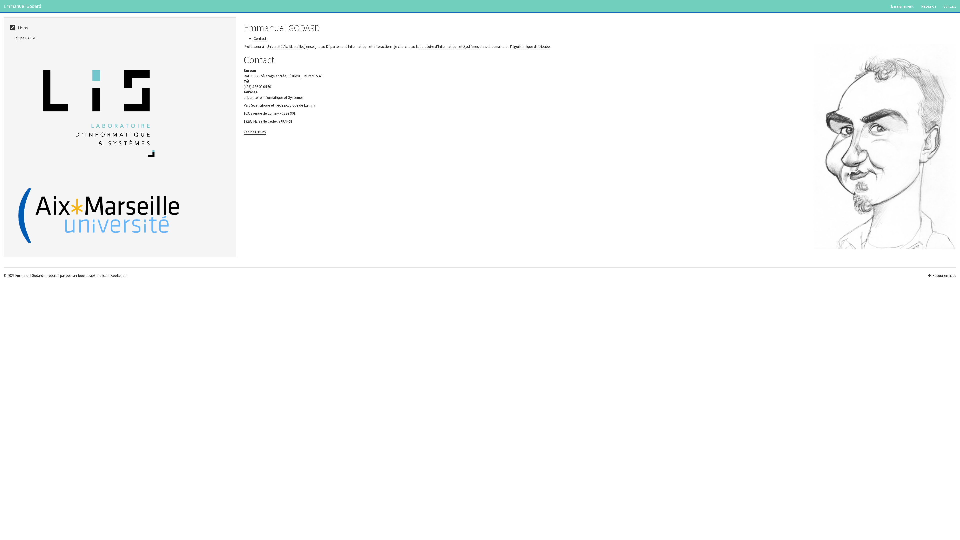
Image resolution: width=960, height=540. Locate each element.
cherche (404, 46)
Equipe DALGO (25, 38)
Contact (950, 6)
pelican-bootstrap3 (81, 275)
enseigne (313, 46)
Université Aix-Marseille (284, 46)
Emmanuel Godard (23, 6)
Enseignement (902, 6)
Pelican (103, 275)
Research (928, 6)
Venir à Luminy (255, 132)
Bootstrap (118, 275)
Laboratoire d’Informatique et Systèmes (447, 46)
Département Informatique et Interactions (359, 46)
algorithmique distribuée (531, 46)
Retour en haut (944, 275)
